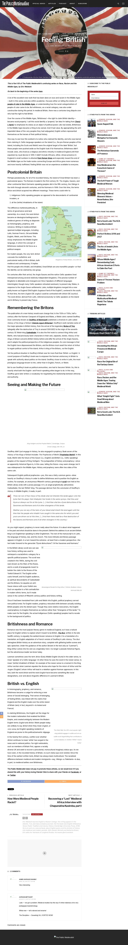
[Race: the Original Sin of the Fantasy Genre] (92, 360)
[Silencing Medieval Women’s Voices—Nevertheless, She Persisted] (92, 192)
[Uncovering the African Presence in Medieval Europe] (92, 344)
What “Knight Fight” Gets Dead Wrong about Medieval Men (108, 399)
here (40, 91)
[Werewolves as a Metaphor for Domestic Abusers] (92, 133)
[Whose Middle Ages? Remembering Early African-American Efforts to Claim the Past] (92, 258)
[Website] (23, 818)
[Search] (118, 3)
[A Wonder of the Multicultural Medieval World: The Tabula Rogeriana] (92, 291)
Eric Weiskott (57, 46)
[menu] (123, 3)
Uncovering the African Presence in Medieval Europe (107, 349)
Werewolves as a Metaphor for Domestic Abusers (107, 138)
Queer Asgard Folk (105, 124)
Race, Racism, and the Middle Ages (77, 34)
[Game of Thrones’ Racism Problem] (92, 277)
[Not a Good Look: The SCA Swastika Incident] (92, 220)
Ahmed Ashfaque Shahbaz (27, 879)
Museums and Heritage (101, 325)
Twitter (13, 775)
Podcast (62, 3)
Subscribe (82, 3)
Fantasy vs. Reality (100, 324)
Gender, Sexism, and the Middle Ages (108, 120)
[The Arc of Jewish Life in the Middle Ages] (92, 245)
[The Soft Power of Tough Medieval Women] (92, 179)
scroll (64, 482)
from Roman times (45, 158)
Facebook (75, 772)
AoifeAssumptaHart (26, 897)
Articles (52, 3)
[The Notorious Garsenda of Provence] (92, 149)
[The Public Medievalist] (15, 3)
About (72, 3)
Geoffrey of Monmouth (38, 320)
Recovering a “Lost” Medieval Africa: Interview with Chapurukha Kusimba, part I (65, 802)
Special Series (39, 3)
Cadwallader (31, 333)
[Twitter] (26, 818)
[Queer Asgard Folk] (92, 123)
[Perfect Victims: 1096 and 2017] (92, 232)
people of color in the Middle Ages (21, 104)
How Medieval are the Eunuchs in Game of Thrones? (106, 168)
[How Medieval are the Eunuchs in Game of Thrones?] (92, 162)
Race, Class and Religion (48, 34)
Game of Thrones (106, 159)
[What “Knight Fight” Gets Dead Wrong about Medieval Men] (92, 395)
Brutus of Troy (69, 326)
